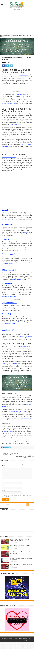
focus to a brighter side (8, 103)
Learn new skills (15, 322)
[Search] (27, 504)
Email (3, 485)
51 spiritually (7, 283)
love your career (6, 219)
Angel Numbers (8, 35)
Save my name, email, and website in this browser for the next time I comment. (17, 496)
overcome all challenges (25, 418)
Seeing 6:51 (7, 314)
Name (3, 480)
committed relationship (11, 363)
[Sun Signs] (17, 4)
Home (2, 35)
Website (3, 490)
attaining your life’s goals (9, 296)
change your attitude (26, 336)
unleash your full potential (9, 323)
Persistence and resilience (9, 157)
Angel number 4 (8, 254)
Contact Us (12, 640)
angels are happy (16, 279)
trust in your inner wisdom (15, 411)
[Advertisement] (17, 520)
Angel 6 (5, 210)
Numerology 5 (7, 224)
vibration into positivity (16, 124)
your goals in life (27, 247)
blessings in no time (7, 263)
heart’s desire (28, 232)
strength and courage (10, 431)
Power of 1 (6, 239)
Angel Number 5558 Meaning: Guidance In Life (10, 453)
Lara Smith (6, 62)
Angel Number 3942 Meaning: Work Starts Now (23, 456)
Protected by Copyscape (22, 640)
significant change (21, 94)
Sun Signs (4, 638)
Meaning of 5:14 (8, 330)
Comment (4, 467)
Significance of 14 (9, 303)
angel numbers (24, 75)
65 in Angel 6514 (9, 270)
